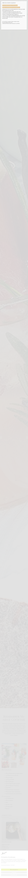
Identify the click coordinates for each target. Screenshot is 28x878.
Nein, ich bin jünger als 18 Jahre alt (11, 7)
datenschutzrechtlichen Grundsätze (9, 23)
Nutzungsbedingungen (6, 22)
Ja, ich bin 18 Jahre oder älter (10, 5)
